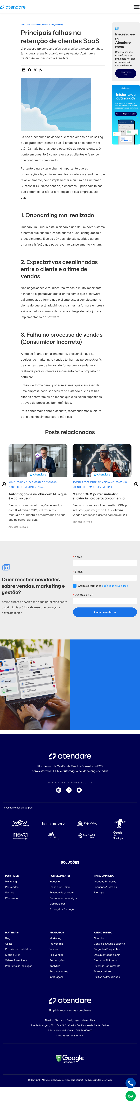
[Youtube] (80, 790)
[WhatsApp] (130, 1096)
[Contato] (130, 1083)
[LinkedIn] (70, 790)
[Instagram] (60, 790)
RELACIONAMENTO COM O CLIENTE (37, 24)
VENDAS (59, 24)
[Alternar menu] (136, 7)
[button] (24, 70)
